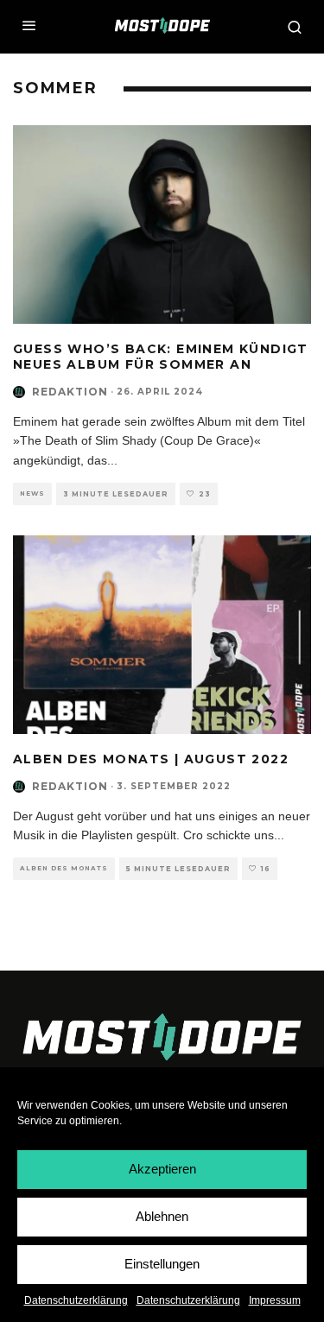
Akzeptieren (162, 1168)
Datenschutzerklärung (76, 1300)
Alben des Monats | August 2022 (151, 759)
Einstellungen (162, 1263)
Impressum (275, 1300)
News (32, 493)
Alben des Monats (64, 868)
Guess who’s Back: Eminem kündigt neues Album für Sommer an (160, 356)
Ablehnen (162, 1216)
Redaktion (70, 391)
